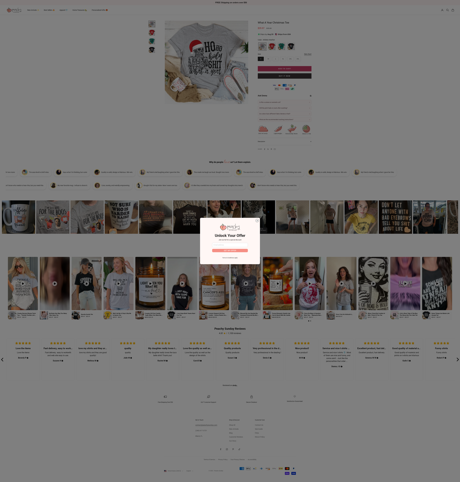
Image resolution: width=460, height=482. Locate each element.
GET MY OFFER (230, 250)
